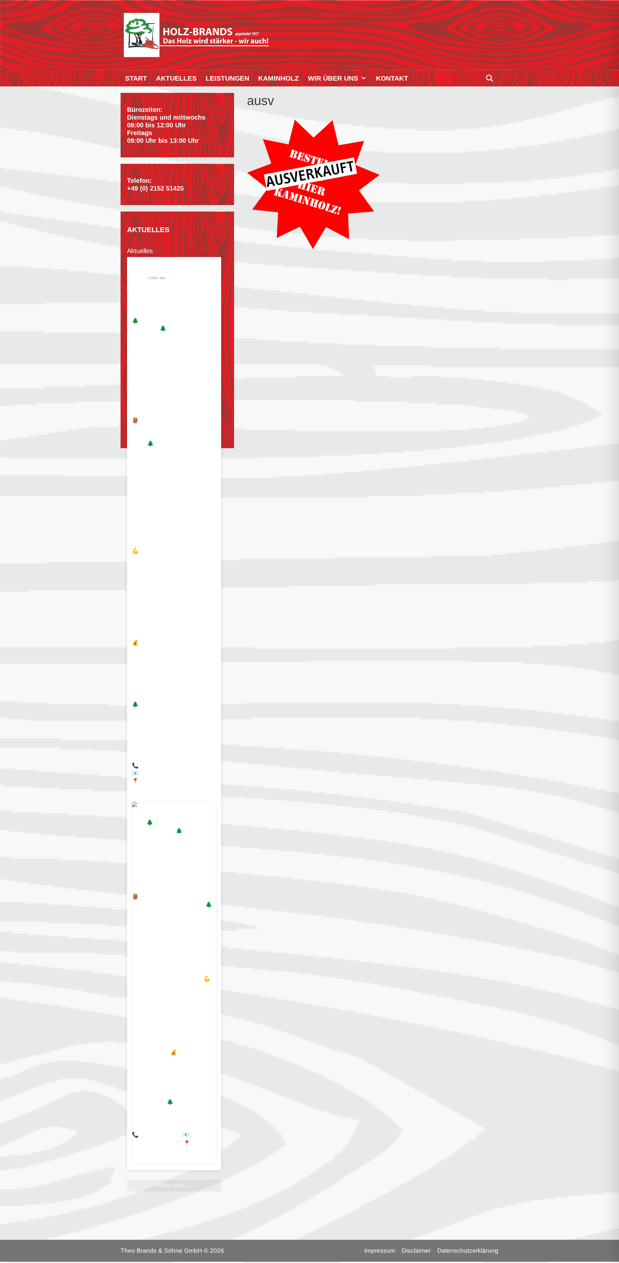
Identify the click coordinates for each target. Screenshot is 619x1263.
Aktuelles (176, 78)
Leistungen (227, 78)
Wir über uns (333, 78)
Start (136, 78)
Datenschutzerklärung (467, 1250)
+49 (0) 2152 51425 (155, 188)
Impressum (379, 1250)
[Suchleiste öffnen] (489, 78)
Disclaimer (416, 1250)
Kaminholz (278, 78)
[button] (364, 78)
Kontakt (392, 78)
